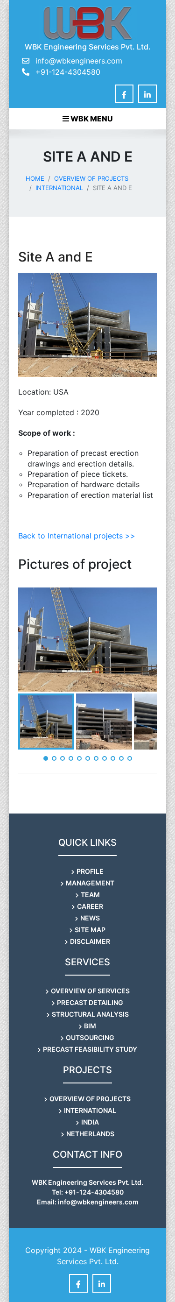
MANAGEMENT (90, 883)
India (90, 1122)
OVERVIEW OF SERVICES (90, 991)
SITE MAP (90, 930)
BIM (90, 1026)
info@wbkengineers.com (78, 60)
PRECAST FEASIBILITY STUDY (90, 1049)
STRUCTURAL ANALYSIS (90, 1014)
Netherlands (90, 1134)
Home (35, 178)
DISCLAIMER (90, 941)
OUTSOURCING (90, 1037)
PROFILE (90, 871)
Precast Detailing (90, 1002)
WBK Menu (91, 118)
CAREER (90, 906)
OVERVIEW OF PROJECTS (91, 178)
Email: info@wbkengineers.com (88, 1202)
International (59, 187)
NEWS (90, 918)
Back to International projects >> (76, 535)
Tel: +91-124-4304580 (88, 1192)
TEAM (90, 895)
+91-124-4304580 (66, 72)
